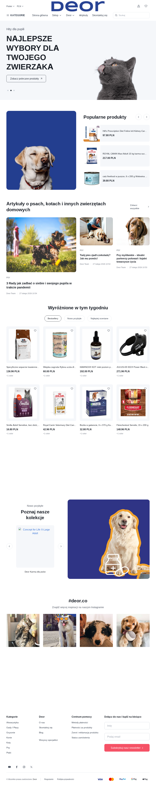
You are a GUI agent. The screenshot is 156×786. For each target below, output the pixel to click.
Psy (8, 277)
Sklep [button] (55, 15)
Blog (41, 732)
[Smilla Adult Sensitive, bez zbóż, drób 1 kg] (22, 402)
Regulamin (48, 779)
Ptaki (8, 752)
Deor (35, 779)
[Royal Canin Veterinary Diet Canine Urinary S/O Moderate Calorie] (59, 402)
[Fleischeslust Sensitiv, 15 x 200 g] (133, 402)
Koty (8, 742)
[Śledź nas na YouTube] (9, 767)
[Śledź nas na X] (31, 767)
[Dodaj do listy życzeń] (35, 331)
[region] (78, 631)
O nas (42, 722)
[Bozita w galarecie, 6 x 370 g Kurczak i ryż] (96, 402)
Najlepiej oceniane (99, 318)
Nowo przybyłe (74, 318)
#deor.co (78, 600)
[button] (8, 90)
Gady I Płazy (12, 727)
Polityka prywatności (65, 779)
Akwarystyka (12, 722)
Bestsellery (53, 318)
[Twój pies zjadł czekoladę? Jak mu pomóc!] (96, 231)
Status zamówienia (81, 737)
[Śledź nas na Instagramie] (24, 767)
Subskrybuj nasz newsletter (125, 747)
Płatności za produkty (82, 727)
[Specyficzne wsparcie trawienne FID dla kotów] (22, 344)
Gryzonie (10, 732)
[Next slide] (147, 117)
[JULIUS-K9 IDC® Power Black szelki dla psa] (133, 344)
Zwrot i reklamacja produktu (85, 732)
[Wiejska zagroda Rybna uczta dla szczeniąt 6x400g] (59, 344)
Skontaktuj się (99, 15)
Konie (9, 737)
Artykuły (83, 15)
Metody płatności (80, 722)
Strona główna (40, 15)
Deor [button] (68, 15)
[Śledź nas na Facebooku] (17, 767)
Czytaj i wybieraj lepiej (22, 73)
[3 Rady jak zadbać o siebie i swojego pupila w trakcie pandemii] (41, 244)
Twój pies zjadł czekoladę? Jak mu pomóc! (95, 257)
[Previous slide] (139, 117)
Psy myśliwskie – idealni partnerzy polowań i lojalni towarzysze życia (132, 258)
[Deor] (78, 6)
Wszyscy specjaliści (48, 740)
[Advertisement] (79, 467)
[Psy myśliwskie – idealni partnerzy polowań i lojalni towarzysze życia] (133, 231)
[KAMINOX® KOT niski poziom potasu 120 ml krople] (96, 344)
